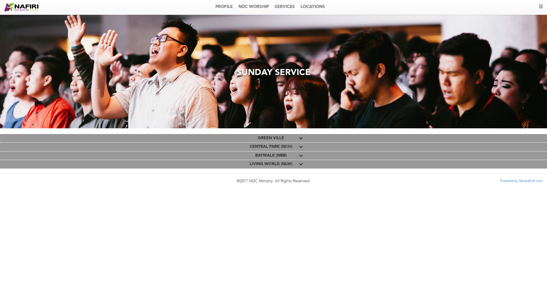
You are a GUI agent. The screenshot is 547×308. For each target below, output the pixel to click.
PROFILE (224, 7)
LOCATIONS (313, 7)
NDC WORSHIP (253, 7)
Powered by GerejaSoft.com (521, 181)
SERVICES (285, 7)
